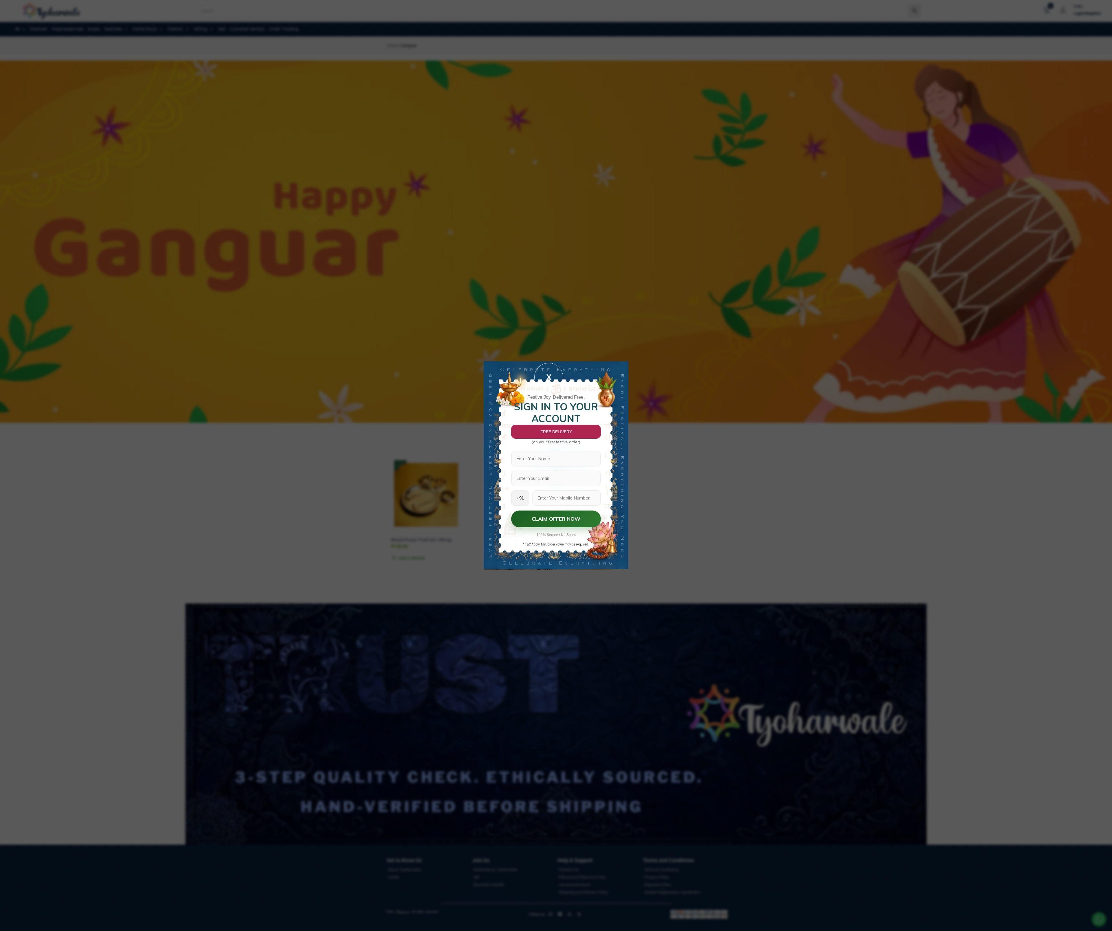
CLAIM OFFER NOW (556, 518)
